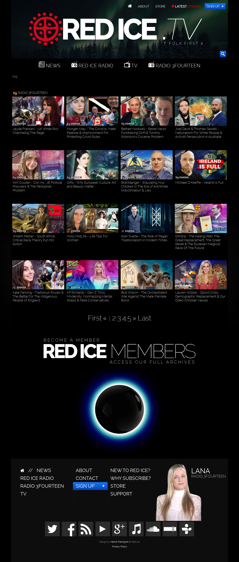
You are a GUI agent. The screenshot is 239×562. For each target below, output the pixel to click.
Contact (87, 478)
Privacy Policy (119, 547)
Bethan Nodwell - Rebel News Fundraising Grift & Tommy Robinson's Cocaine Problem (143, 133)
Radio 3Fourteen (177, 65)
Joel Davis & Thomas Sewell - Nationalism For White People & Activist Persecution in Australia (198, 133)
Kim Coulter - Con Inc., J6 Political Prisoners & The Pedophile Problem (37, 186)
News (52, 65)
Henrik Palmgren (119, 542)
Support (121, 494)
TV (133, 65)
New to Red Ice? (130, 470)
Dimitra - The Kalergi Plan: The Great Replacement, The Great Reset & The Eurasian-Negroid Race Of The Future (197, 242)
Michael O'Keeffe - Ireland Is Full (199, 182)
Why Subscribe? (130, 478)
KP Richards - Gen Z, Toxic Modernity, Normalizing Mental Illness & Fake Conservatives (89, 296)
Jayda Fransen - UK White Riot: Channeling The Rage (36, 131)
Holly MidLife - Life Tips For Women (87, 238)
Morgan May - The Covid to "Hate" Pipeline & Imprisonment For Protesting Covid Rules (91, 133)
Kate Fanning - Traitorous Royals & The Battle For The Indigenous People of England (38, 296)
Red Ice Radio (95, 65)
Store (160, 6)
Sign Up (213, 6)
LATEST (187, 6)
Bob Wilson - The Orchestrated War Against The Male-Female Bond (144, 296)
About (143, 6)
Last (144, 318)
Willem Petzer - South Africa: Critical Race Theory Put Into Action (34, 240)
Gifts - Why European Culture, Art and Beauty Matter (91, 184)
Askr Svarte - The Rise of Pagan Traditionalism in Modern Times (144, 238)
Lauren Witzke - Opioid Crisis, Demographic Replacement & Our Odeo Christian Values (200, 296)
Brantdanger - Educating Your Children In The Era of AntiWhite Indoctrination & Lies (144, 186)
